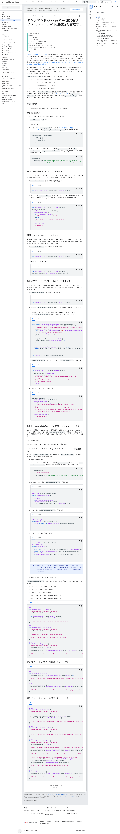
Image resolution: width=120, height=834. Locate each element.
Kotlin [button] (33, 185)
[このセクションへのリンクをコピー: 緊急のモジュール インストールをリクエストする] (72, 281)
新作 (33, 2)
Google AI (79, 821)
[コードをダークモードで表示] (79, 133)
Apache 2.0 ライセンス (34, 796)
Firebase (57, 821)
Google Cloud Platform (68, 821)
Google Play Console (72, 813)
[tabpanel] (57, 190)
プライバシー (33, 830)
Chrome (49, 821)
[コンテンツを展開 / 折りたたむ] (38, 33)
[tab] (34, 185)
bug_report (112, 7)
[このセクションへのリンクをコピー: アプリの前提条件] (42, 113)
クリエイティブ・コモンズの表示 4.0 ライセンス (58, 794)
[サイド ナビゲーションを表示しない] (19, 831)
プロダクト (35, 16)
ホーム (28, 16)
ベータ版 (74, 2)
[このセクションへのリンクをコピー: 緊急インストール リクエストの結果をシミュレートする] (70, 698)
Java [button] (39, 185)
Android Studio (71, 810)
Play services (13, 2)
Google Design (49, 814)
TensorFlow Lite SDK (62, 94)
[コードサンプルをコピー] (82, 133)
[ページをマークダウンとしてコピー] (34, 28)
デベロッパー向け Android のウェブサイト (55, 811)
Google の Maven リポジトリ (67, 128)
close (117, 7)
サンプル (50, 2)
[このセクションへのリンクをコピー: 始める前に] (38, 104)
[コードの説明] (76, 133)
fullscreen (115, 7)
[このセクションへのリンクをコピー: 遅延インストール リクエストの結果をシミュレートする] (70, 662)
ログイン (115, 2)
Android (42, 821)
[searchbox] (11, 7)
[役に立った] (79, 16)
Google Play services (45, 16)
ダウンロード (66, 2)
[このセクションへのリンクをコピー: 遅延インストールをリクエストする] (60, 236)
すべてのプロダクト (45, 824)
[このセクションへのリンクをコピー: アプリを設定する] (42, 125)
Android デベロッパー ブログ (31, 810)
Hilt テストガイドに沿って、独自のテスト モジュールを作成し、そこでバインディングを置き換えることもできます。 (58, 569)
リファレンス (41, 2)
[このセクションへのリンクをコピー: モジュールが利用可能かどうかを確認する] (66, 172)
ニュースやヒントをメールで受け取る (33, 813)
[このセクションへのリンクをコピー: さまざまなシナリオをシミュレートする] (58, 578)
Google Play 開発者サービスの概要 (37, 54)
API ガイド (27, 2)
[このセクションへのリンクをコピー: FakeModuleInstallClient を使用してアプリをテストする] (81, 426)
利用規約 (26, 830)
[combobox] (90, 1)
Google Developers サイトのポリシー (67, 796)
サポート (57, 2)
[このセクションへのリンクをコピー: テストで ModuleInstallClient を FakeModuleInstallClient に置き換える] (30, 451)
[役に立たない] (82, 16)
